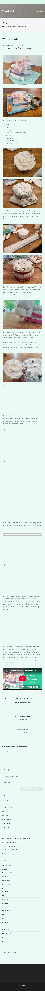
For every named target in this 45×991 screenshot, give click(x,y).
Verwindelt (8, 11)
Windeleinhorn (7, 823)
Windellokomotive (24, 838)
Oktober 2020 (6, 895)
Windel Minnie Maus (22, 716)
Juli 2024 (4, 869)
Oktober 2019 (6, 914)
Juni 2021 (5, 892)
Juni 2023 (5, 876)
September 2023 (7, 873)
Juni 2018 (5, 941)
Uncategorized (10, 48)
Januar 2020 (6, 911)
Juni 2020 (5, 903)
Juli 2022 (4, 888)
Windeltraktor (6, 827)
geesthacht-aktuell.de (9, 838)
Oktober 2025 (6, 865)
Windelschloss (6, 819)
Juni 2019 (5, 918)
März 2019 (5, 930)
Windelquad (12, 854)
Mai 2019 (5, 922)
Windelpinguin (6, 812)
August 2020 (6, 899)
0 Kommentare (25, 48)
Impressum (22, 985)
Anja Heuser (6, 850)
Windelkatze (12, 842)
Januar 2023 (6, 880)
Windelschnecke (17, 846)
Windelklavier (22, 730)
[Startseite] (3, 27)
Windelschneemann (22, 703)
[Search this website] (22, 800)
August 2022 (6, 884)
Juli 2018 (4, 937)
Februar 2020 (6, 907)
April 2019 (5, 926)
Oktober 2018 (6, 933)
